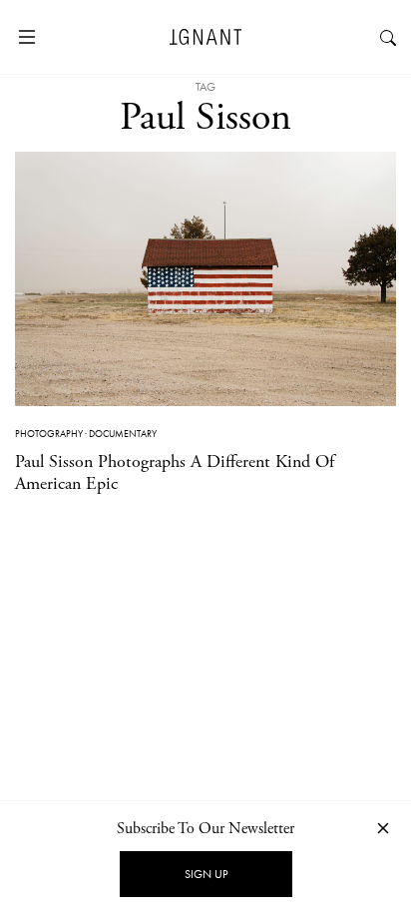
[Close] (383, 827)
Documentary (123, 433)
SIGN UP (206, 874)
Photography (49, 433)
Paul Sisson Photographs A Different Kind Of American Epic (174, 472)
